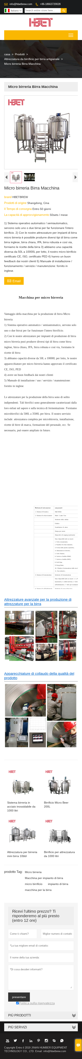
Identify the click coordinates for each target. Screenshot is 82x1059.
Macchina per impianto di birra (44, 878)
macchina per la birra (38, 889)
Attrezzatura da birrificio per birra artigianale (32, 59)
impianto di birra (58, 884)
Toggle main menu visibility (71, 35)
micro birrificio (33, 884)
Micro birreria (33, 872)
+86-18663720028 (50, 4)
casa (7, 54)
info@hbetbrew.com (21, 4)
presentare (19, 997)
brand (8, 197)
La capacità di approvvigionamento (27, 214)
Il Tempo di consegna (18, 208)
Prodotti (20, 54)
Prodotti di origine (15, 203)
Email (14, 280)
